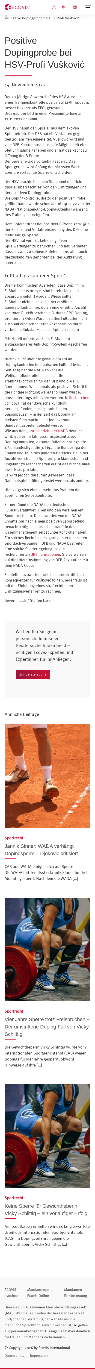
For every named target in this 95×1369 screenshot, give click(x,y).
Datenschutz (14, 1355)
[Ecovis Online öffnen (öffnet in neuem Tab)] (54, 7)
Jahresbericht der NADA (47, 431)
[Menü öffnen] (87, 7)
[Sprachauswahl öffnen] (75, 7)
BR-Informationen (45, 554)
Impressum (39, 1355)
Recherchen (79, 397)
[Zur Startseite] (17, 7)
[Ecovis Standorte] (64, 7)
